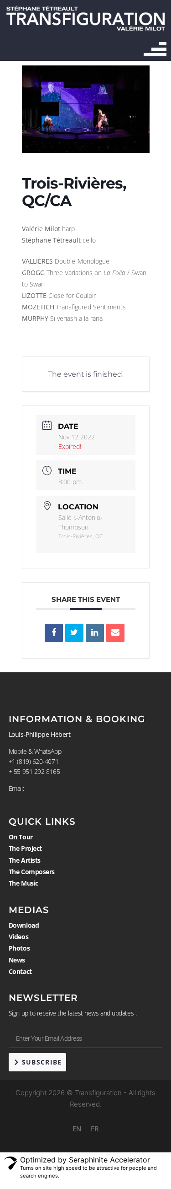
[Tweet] (74, 633)
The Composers (32, 871)
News (17, 960)
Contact (20, 971)
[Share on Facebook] (54, 633)
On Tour (21, 836)
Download (24, 925)
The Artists (25, 860)
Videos (18, 936)
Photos (19, 948)
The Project (25, 848)
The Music (23, 883)
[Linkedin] (95, 633)
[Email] (115, 633)
